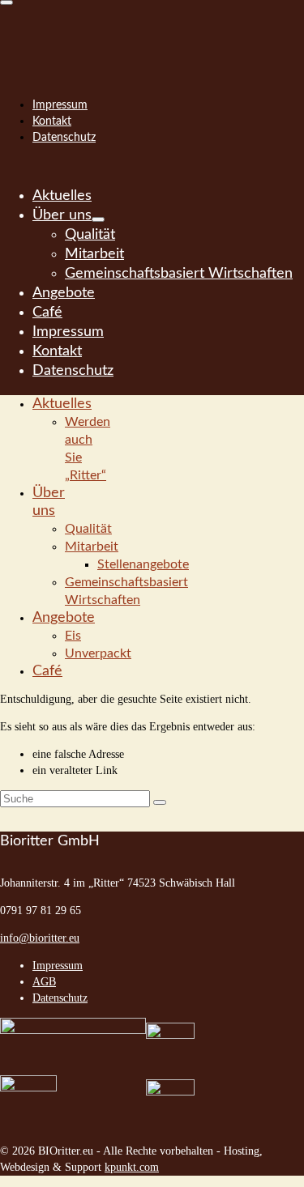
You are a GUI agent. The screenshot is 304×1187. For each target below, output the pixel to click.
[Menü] (6, 2)
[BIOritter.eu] (152, 32)
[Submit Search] (159, 802)
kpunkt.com (132, 1167)
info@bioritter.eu (39, 938)
